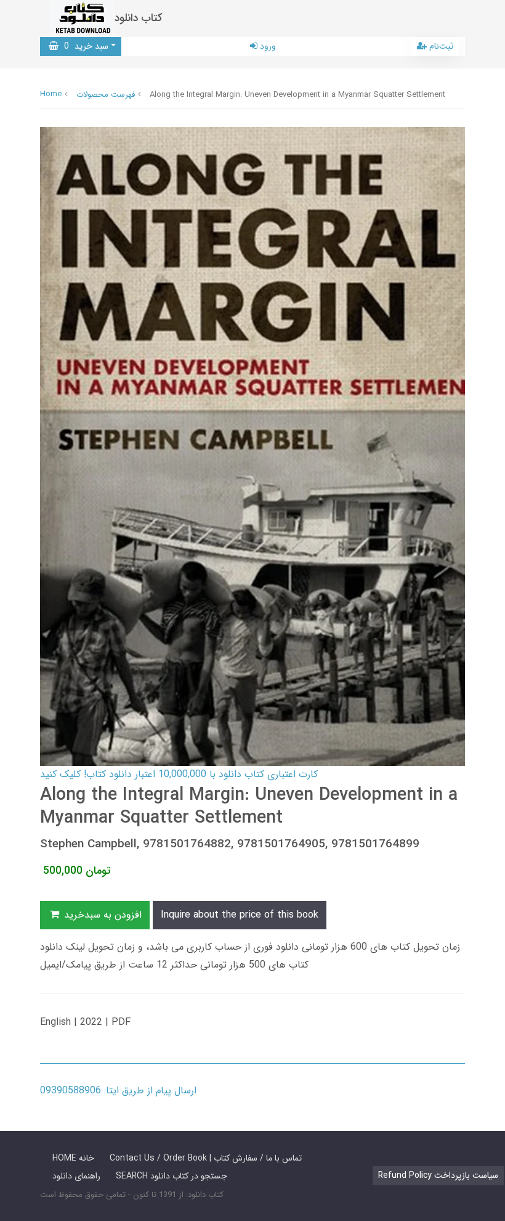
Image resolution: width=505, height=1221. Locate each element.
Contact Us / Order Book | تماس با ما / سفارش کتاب (206, 1158)
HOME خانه (73, 1158)
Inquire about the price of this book (239, 915)
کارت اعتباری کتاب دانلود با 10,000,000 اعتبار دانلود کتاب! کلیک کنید (179, 774)
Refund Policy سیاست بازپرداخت (438, 1175)
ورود (266, 46)
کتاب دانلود (139, 18)
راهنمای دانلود (76, 1176)
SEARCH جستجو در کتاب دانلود (171, 1176)
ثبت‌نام (440, 46)
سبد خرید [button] (83, 46)
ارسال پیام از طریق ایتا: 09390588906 (118, 1090)
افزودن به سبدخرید (101, 915)
